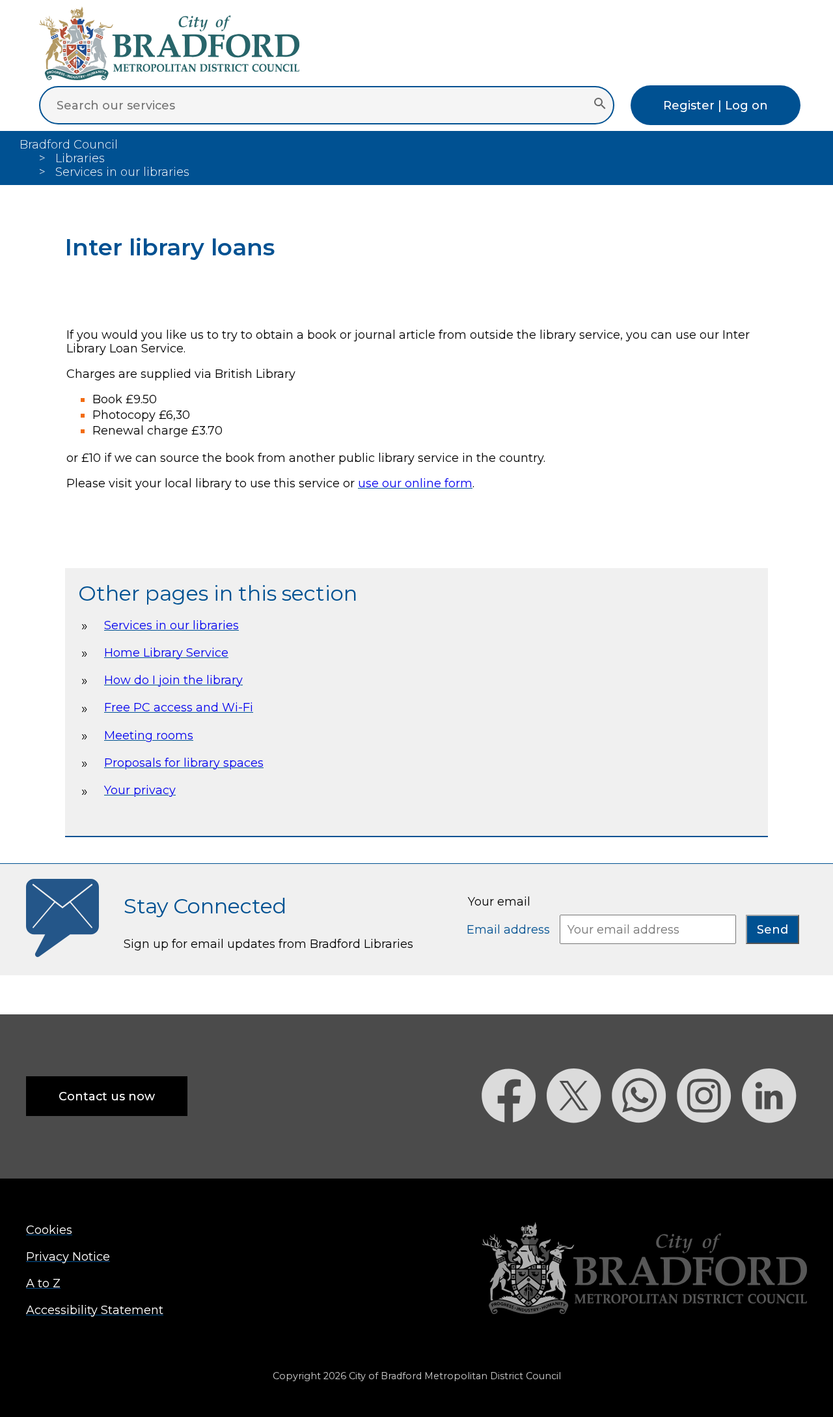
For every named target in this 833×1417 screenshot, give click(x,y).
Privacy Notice (68, 1256)
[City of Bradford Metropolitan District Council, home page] (169, 76)
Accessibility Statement (94, 1310)
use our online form (415, 483)
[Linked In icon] (774, 1145)
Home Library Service (166, 652)
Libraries (80, 158)
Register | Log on (715, 105)
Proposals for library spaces (184, 762)
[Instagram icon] (709, 1145)
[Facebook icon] (514, 1145)
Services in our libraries (171, 625)
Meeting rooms (148, 735)
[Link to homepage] (644, 1269)
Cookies (49, 1230)
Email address (510, 929)
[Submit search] (599, 105)
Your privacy (140, 790)
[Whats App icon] (644, 1145)
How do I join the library (173, 680)
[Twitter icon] (579, 1145)
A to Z (43, 1283)
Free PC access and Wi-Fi (178, 707)
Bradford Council (69, 144)
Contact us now (107, 1096)
